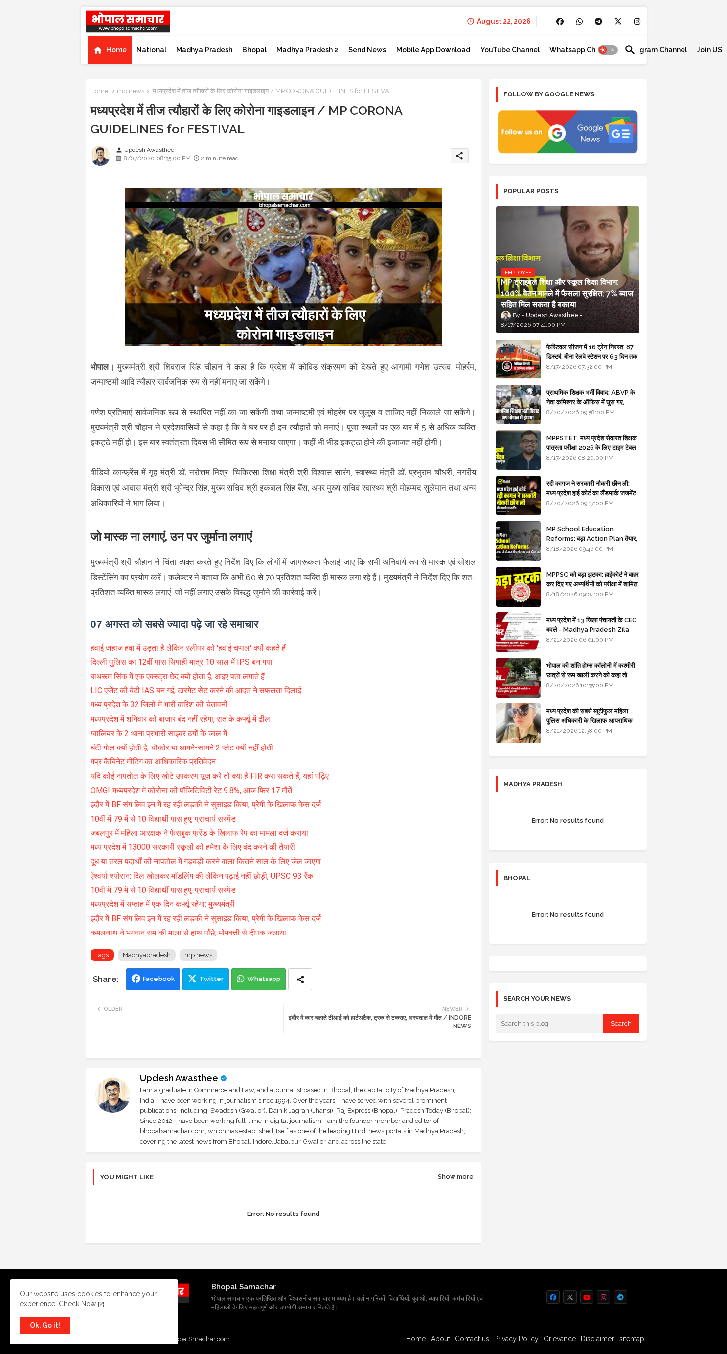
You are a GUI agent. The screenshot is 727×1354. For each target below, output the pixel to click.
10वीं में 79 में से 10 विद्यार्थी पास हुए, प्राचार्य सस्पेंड (163, 819)
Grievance (560, 1339)
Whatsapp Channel (581, 50)
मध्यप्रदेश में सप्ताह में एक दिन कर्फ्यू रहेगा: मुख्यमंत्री (163, 904)
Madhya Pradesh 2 (307, 50)
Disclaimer (597, 1339)
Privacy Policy (516, 1339)
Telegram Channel (655, 50)
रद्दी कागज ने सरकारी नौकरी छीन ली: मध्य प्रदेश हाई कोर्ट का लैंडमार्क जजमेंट (591, 488)
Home (116, 50)
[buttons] (560, 21)
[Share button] (300, 979)
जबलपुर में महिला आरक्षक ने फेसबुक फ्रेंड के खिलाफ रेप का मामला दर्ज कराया (199, 833)
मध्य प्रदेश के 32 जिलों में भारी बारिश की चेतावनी (159, 704)
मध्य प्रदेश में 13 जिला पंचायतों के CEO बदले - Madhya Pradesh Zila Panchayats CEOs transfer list (591, 633)
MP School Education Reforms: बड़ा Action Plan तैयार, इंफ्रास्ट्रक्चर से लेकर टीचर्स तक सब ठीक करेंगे (591, 542)
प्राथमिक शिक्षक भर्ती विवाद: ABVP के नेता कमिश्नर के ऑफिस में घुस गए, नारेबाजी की (590, 401)
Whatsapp (263, 978)
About (440, 1339)
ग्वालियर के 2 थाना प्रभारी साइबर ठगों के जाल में (159, 733)
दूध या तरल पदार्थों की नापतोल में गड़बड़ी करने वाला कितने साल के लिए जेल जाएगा (206, 861)
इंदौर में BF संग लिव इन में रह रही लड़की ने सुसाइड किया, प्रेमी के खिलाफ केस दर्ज (206, 804)
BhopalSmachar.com (198, 1339)
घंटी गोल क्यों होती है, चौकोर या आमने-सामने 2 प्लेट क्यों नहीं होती (182, 747)
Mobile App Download (433, 50)
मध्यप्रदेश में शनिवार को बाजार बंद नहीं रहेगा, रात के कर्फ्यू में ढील (180, 719)
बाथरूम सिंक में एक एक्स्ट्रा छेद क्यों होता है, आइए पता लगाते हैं (178, 676)
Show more (456, 1176)
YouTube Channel (510, 50)
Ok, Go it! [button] (45, 1325)
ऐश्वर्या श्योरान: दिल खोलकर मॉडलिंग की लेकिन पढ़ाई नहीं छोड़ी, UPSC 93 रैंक (202, 876)
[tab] (110, 50)
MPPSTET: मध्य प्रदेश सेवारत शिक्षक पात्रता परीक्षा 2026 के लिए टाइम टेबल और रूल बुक (591, 447)
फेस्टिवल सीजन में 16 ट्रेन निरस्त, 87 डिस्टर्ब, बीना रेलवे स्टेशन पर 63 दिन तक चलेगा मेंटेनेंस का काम (591, 356)
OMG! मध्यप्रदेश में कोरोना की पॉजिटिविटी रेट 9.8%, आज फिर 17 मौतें (191, 790)
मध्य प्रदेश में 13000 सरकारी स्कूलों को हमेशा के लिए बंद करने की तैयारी (193, 847)
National (151, 50)
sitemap (631, 1339)
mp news (130, 90)
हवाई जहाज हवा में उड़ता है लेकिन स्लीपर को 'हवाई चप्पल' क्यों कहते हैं (188, 648)
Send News (367, 50)
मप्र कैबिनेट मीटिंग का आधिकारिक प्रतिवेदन (153, 761)
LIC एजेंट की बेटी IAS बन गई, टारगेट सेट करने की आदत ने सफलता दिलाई (196, 690)
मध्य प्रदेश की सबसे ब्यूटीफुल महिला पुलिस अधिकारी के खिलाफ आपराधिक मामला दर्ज (589, 720)
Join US (709, 50)
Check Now (77, 1303)
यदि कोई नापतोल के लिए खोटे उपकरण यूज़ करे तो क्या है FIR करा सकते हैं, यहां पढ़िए (210, 776)
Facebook (159, 978)
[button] (608, 50)
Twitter (211, 978)
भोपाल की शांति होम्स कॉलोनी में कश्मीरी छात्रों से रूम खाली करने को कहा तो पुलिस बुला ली (590, 674)
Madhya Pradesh (204, 50)
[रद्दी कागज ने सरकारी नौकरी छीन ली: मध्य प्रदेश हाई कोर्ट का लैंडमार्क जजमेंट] (518, 495)
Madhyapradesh (147, 955)
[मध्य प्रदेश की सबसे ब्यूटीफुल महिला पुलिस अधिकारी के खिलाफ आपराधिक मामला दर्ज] (518, 723)
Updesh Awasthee (179, 1078)
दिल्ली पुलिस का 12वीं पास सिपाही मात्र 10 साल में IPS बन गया (182, 662)
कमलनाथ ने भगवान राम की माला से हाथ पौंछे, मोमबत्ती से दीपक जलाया (188, 932)
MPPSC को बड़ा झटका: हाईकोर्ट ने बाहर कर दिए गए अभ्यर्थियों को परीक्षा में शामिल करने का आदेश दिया (592, 583)
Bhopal (254, 50)
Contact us (472, 1339)
